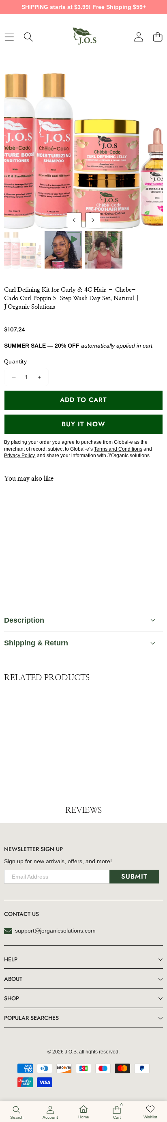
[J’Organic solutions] (83, 36)
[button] (157, 37)
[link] (150, 1112)
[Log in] (138, 37)
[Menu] (9, 37)
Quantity (15, 361)
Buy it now (83, 424)
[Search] (28, 37)
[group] (22, 250)
